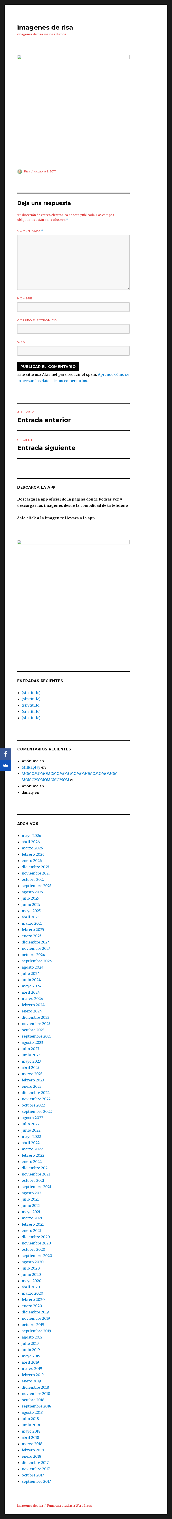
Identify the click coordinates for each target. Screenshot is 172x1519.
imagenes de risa (45, 27)
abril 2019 (30, 1362)
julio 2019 (30, 1343)
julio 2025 (30, 898)
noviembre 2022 (36, 1099)
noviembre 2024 (36, 948)
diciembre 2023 (35, 1017)
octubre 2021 (33, 1180)
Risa (27, 171)
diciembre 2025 (35, 867)
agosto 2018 (32, 1412)
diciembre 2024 (36, 942)
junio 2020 (31, 1274)
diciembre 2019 (35, 1312)
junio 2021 (31, 1205)
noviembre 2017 (36, 1469)
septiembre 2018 (36, 1406)
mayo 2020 (31, 1280)
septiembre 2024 (37, 961)
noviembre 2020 (36, 1243)
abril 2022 (31, 1143)
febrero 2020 (33, 1299)
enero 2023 (31, 1086)
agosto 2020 (33, 1262)
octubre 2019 (33, 1324)
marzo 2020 (32, 1293)
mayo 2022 (31, 1136)
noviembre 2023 (36, 1023)
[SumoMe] (5, 765)
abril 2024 (31, 992)
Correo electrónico (37, 320)
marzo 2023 (32, 1074)
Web (21, 342)
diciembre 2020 (36, 1237)
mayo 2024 (31, 986)
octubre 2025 (33, 879)
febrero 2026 (33, 854)
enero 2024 (32, 1011)
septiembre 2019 (36, 1331)
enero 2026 (32, 860)
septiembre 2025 (37, 885)
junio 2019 (31, 1349)
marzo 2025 (32, 923)
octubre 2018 (33, 1400)
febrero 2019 (33, 1375)
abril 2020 (31, 1287)
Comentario (30, 231)
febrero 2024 (33, 1005)
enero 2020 (32, 1306)
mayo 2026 (31, 835)
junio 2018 (31, 1425)
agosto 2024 (32, 967)
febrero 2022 (33, 1155)
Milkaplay (31, 767)
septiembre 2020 (37, 1255)
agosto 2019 (32, 1337)
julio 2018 (30, 1418)
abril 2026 (31, 842)
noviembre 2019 (36, 1318)
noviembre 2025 (36, 873)
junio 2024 (31, 980)
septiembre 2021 (36, 1186)
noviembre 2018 (36, 1393)
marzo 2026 (32, 848)
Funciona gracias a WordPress (69, 1506)
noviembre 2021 (36, 1174)
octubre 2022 (33, 1105)
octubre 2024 (33, 954)
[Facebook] (5, 754)
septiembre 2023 (37, 1036)
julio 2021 (30, 1199)
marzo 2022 (32, 1149)
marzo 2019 (32, 1368)
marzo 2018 (32, 1444)
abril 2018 (30, 1437)
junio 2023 (31, 1055)
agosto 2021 (32, 1193)
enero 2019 (31, 1381)
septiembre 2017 (36, 1481)
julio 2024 (31, 973)
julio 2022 (30, 1124)
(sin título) (31, 692)
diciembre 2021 (35, 1168)
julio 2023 (30, 1048)
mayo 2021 (31, 1212)
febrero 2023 (33, 1080)
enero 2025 (31, 936)
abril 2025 (30, 917)
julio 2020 (31, 1268)
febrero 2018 (33, 1450)
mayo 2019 (31, 1356)
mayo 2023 (31, 1061)
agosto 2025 (32, 892)
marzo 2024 (32, 998)
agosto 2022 (32, 1117)
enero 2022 (32, 1161)
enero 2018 (31, 1456)
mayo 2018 (31, 1431)
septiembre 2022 (37, 1111)
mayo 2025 (31, 911)
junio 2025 (31, 904)
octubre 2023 (33, 1030)
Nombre (24, 298)
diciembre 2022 (35, 1092)
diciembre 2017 (35, 1462)
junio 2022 (31, 1130)
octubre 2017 (33, 1475)
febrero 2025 (33, 929)
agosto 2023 (32, 1042)
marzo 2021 (32, 1218)
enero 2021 (31, 1230)
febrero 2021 (33, 1224)
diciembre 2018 (35, 1387)
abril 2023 (30, 1067)
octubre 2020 (33, 1249)
